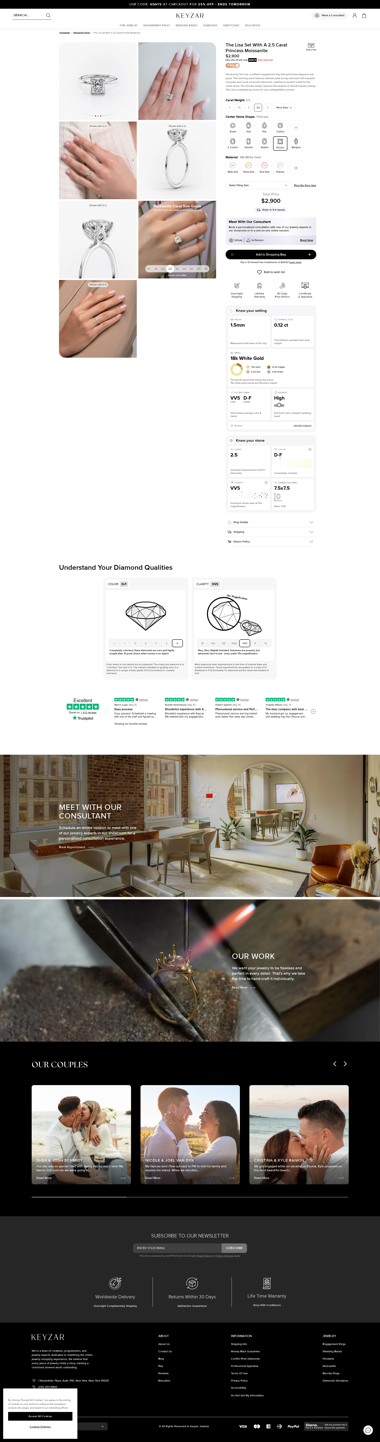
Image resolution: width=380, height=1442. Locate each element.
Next (132, 160)
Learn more (295, 262)
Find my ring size (305, 185)
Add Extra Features (303, 425)
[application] (368, 1430)
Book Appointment (72, 847)
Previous (63, 160)
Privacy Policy (204, 1255)
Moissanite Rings (81, 32)
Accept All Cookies (40, 1416)
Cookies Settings (40, 1426)
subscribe (234, 1248)
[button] (129, 25)
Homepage (64, 32)
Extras (231, 65)
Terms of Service (225, 1255)
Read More (239, 987)
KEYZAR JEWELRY (180, 14)
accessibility (238, 1387)
